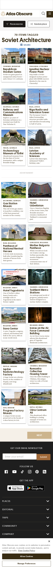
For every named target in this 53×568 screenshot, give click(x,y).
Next (39, 435)
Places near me (16, 24)
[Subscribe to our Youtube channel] (14, 472)
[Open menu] (49, 13)
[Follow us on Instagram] (29, 472)
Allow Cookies (26, 556)
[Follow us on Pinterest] (37, 472)
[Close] (49, 541)
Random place (40, 24)
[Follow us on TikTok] (22, 472)
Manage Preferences (26, 564)
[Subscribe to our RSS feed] (44, 472)
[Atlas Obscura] (17, 14)
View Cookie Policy (26, 551)
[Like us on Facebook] (6, 472)
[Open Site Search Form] (43, 13)
